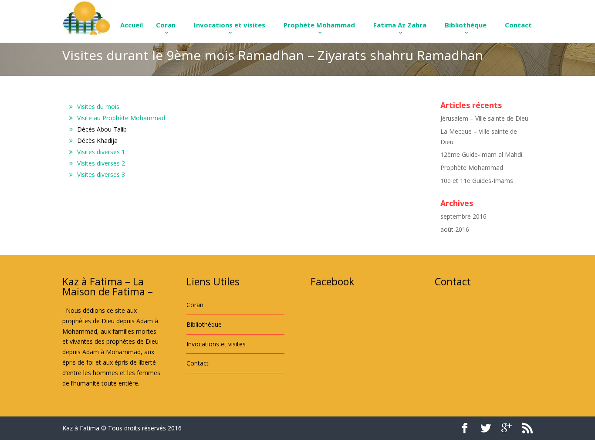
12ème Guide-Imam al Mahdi (481, 154)
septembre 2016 (463, 216)
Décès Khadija (97, 140)
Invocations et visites (229, 24)
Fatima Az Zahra (399, 24)
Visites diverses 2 (101, 163)
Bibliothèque (466, 24)
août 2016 (454, 229)
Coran (166, 24)
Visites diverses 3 (101, 174)
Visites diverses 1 (101, 152)
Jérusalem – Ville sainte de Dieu (484, 118)
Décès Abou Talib (102, 129)
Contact (518, 24)
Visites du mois (98, 106)
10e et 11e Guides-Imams (476, 180)
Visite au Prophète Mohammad (121, 118)
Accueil (131, 24)
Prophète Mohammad (319, 24)
